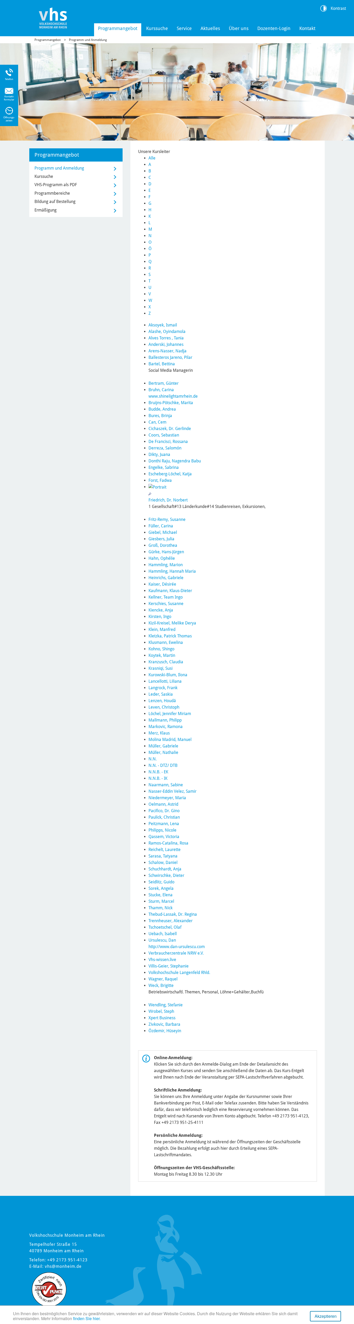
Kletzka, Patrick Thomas (170, 636)
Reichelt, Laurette (164, 849)
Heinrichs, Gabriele (165, 577)
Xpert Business (161, 1017)
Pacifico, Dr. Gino (164, 810)
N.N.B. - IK (157, 778)
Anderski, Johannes (165, 344)
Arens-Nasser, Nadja (167, 350)
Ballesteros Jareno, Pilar (170, 357)
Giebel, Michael (162, 532)
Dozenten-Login (274, 28)
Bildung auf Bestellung (54, 201)
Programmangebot (117, 28)
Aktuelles (210, 28)
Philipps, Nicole (162, 830)
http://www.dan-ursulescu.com (176, 946)
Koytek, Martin (161, 655)
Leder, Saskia (160, 694)
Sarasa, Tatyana (163, 856)
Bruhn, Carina (161, 389)
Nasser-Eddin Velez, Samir (172, 791)
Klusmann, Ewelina (165, 642)
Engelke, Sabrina (163, 467)
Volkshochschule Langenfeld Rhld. (179, 972)
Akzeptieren (326, 1316)
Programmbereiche (52, 193)
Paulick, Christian (164, 817)
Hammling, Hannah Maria (172, 571)
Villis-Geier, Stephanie (168, 966)
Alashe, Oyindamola (167, 331)
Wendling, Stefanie (165, 1004)
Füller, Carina (160, 525)
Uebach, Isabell (162, 933)
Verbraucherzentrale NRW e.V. (176, 953)
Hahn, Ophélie (161, 558)
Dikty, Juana (159, 454)
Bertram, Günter (163, 383)
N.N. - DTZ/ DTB (163, 765)
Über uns (239, 28)
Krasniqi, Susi (160, 668)
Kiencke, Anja (160, 610)
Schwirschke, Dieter (166, 875)
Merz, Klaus (159, 733)
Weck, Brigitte (161, 985)
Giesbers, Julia (161, 538)
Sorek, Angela (161, 888)
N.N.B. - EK (158, 771)
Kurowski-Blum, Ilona (167, 674)
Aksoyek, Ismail (162, 325)
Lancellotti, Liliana (165, 681)
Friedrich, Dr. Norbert (168, 500)
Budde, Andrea (162, 409)
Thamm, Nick (160, 907)
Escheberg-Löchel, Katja (170, 473)
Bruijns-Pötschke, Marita (170, 402)
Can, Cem (157, 422)
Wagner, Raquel (163, 979)
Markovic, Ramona (165, 726)
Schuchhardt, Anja (164, 869)
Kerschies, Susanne (165, 603)
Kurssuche (157, 28)
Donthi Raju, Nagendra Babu (174, 461)
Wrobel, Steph (161, 1011)
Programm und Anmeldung (88, 40)
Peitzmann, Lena (163, 823)
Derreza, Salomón (164, 448)
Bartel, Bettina (161, 363)
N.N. (152, 758)
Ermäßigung (45, 210)
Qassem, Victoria (163, 836)
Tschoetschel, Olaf (164, 927)
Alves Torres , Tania (166, 338)
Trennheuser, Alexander (170, 920)
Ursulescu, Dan (162, 940)
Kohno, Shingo (161, 648)
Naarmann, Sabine (165, 784)
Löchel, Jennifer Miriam (169, 713)
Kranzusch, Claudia (165, 661)
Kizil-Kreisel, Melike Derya (172, 623)
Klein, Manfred (161, 629)
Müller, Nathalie (163, 752)
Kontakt (307, 28)
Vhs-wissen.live (162, 959)
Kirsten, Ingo (159, 616)
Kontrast (338, 8)
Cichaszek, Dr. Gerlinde (169, 428)
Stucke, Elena (160, 894)
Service (184, 28)
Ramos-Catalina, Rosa (168, 843)
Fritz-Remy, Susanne (167, 519)
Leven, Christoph (163, 707)
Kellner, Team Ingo (165, 597)
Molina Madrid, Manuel (170, 739)
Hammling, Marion (165, 564)
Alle (151, 158)
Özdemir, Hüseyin (164, 1030)
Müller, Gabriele (163, 746)
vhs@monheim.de (63, 1266)
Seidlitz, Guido (161, 881)
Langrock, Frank (163, 687)
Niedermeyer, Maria (167, 797)
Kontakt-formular (9, 98)
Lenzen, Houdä (162, 700)
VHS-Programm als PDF (55, 184)
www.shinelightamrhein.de (173, 396)
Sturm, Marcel (161, 901)
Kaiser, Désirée (162, 584)
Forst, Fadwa (160, 480)
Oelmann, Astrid (163, 804)
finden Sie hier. (87, 1318)
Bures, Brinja (160, 415)
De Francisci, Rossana (168, 441)
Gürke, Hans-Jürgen (166, 551)
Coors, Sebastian (163, 435)
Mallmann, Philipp (165, 720)
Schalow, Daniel (163, 862)
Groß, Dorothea (162, 545)
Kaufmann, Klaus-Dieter (170, 590)
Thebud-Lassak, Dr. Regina (172, 914)
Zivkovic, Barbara (164, 1024)
